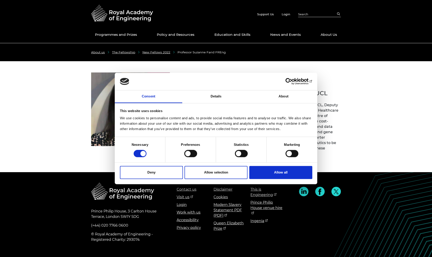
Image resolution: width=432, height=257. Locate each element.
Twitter (336, 191)
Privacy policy (189, 227)
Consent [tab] (148, 96)
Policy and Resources (175, 34)
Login (286, 14)
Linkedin (303, 191)
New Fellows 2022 (156, 52)
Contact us (186, 189)
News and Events (285, 34)
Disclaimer (223, 189)
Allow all (281, 172)
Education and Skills (232, 34)
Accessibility (188, 220)
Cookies (221, 197)
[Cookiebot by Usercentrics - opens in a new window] (292, 81)
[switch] (190, 153)
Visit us (183, 197)
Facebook (320, 191)
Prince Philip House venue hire (266, 205)
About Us (329, 34)
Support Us (265, 14)
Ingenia (257, 221)
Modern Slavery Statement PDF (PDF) (228, 210)
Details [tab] (216, 96)
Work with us (188, 212)
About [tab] (283, 96)
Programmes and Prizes (116, 34)
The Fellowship (123, 52)
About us (98, 52)
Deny (151, 172)
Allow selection (216, 172)
